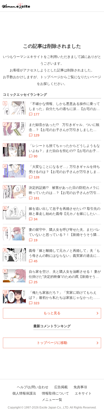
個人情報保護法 (24, 393)
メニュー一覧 (52, 399)
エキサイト (83, 393)
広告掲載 (61, 387)
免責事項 (80, 387)
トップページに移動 (52, 343)
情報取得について (55, 393)
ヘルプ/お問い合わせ (32, 387)
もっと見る (52, 313)
